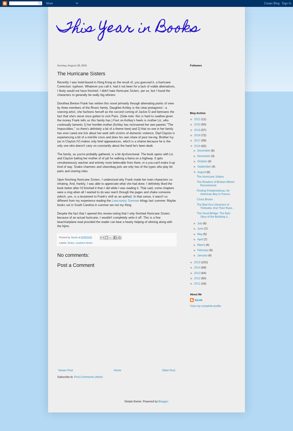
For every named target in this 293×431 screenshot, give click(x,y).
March (201, 245)
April (200, 239)
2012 (197, 278)
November (204, 156)
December (204, 150)
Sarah (198, 300)
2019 (197, 130)
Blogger (163, 401)
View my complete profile (205, 306)
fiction (71, 242)
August (202, 172)
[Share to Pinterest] (119, 237)
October (202, 161)
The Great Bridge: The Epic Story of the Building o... (214, 215)
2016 (197, 146)
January (202, 255)
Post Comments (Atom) (88, 377)
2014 (197, 267)
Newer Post (65, 370)
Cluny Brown (205, 199)
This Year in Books (128, 29)
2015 (197, 262)
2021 (197, 119)
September (204, 166)
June (200, 228)
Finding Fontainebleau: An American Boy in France (213, 192)
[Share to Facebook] (115, 237)
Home (117, 370)
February (203, 250)
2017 (197, 140)
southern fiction (84, 242)
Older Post (168, 370)
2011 (197, 283)
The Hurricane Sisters (210, 176)
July (200, 223)
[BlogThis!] (106, 237)
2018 (197, 135)
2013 (197, 273)
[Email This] (102, 237)
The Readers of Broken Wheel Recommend (215, 183)
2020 (197, 124)
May (200, 234)
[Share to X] (111, 237)
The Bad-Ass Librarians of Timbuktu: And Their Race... (215, 206)
